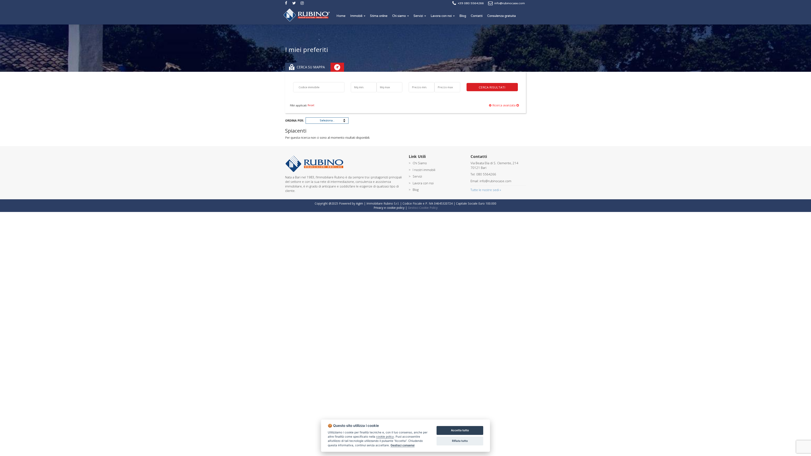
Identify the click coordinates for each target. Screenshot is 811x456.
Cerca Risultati (492, 87)
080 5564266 (486, 174)
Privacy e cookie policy (389, 208)
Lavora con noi (442, 16)
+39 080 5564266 (471, 3)
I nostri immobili (424, 170)
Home (341, 16)
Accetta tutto (460, 430)
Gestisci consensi (403, 445)
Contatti (477, 16)
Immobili (356, 16)
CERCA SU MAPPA (310, 67)
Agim (359, 203)
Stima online (379, 16)
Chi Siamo (420, 163)
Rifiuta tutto (460, 440)
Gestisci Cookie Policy (423, 208)
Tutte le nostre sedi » (486, 190)
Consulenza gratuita (501, 16)
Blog (462, 16)
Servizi (419, 16)
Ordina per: (294, 120)
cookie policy (385, 436)
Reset (310, 105)
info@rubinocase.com (509, 3)
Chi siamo (399, 16)
